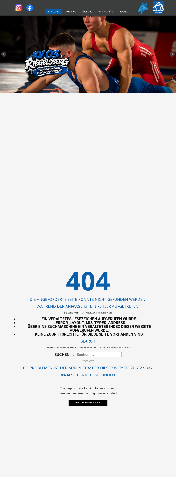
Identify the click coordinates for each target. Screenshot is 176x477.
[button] (3, 54)
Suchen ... (64, 354)
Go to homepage (88, 402)
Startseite (88, 361)
